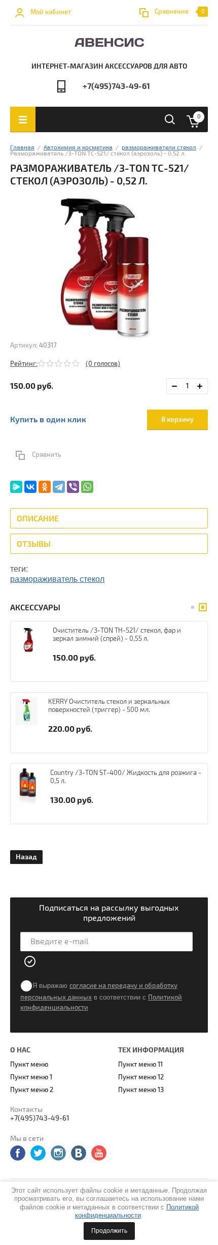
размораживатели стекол (159, 147)
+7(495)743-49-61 (116, 86)
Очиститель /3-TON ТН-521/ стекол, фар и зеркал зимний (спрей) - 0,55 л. (117, 635)
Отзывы (34, 544)
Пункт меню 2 (31, 1090)
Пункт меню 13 (141, 1090)
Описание (38, 519)
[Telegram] (59, 487)
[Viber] (73, 487)
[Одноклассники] (45, 487)
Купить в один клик (48, 420)
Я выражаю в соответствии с (101, 997)
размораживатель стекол (57, 579)
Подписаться (30, 961)
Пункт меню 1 (31, 1077)
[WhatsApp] (87, 487)
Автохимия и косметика (78, 147)
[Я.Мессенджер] (16, 487)
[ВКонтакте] (30, 487)
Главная (22, 147)
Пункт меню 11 (140, 1065)
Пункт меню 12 (141, 1077)
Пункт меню (29, 1065)
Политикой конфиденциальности (137, 1211)
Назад (26, 857)
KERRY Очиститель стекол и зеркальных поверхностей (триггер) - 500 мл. (109, 706)
